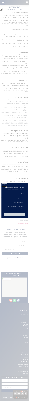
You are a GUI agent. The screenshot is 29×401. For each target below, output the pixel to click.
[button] (1, 9)
